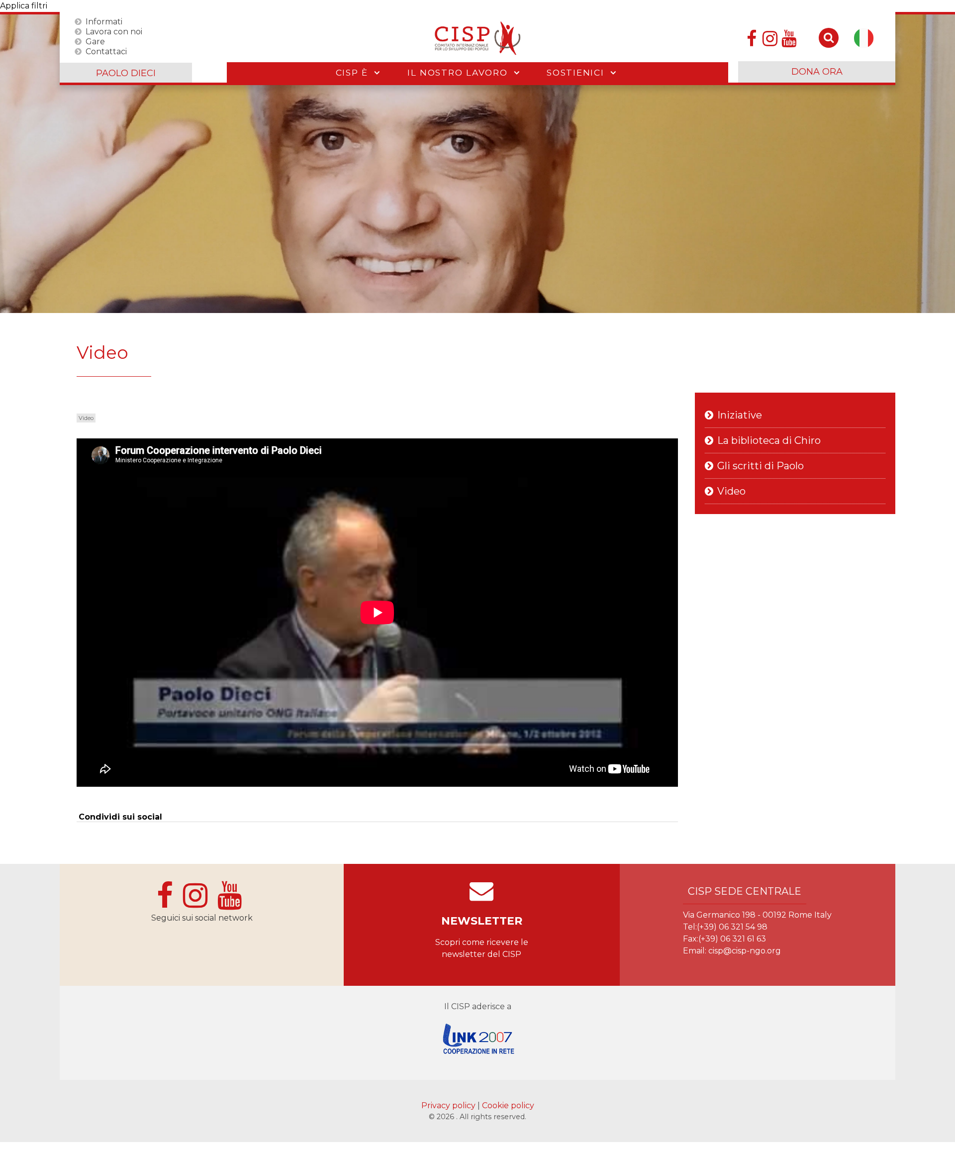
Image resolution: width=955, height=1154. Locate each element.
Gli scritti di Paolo (760, 466)
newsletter (481, 921)
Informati (104, 21)
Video (731, 491)
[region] (477, 163)
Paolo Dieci (126, 73)
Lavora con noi (114, 31)
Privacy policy (449, 1105)
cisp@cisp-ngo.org (744, 950)
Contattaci (106, 51)
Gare (95, 41)
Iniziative (739, 415)
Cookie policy (508, 1105)
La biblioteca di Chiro (769, 440)
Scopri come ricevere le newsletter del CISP (481, 948)
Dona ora (817, 71)
